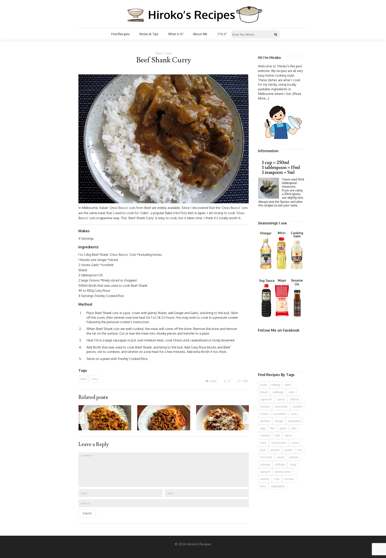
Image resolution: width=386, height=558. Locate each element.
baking (276, 384)
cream (264, 413)
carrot (281, 399)
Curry (168, 53)
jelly (294, 428)
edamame (294, 421)
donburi (265, 421)
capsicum (266, 399)
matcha (265, 435)
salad (280, 457)
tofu (277, 479)
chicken (265, 406)
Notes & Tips (148, 34)
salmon (293, 457)
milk (277, 435)
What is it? (175, 34)
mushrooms (279, 442)
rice (299, 450)
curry (94, 379)
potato (275, 450)
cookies (298, 406)
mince (288, 435)
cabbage (278, 392)
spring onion (283, 471)
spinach (265, 471)
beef (83, 379)
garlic (283, 428)
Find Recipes (120, 34)
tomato (289, 479)
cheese (294, 399)
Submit (87, 513)
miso (263, 442)
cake (291, 392)
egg (262, 428)
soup (293, 464)
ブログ (222, 34)
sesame (265, 464)
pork (263, 450)
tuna (263, 486)
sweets (264, 479)
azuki (263, 384)
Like (245, 381)
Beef (159, 53)
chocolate (281, 406)
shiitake (280, 464)
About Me (200, 34)
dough (279, 421)
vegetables (278, 486)
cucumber (279, 413)
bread (264, 392)
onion (295, 442)
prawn (288, 450)
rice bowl (266, 457)
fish (272, 428)
